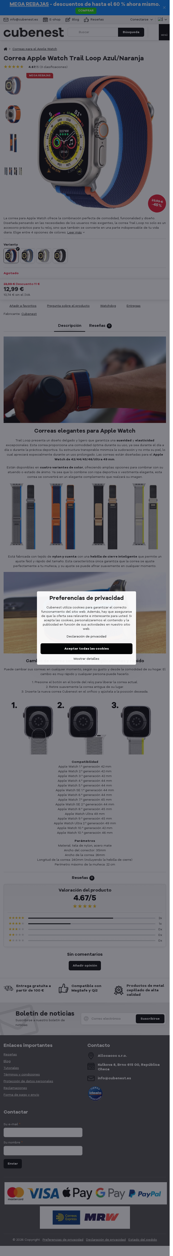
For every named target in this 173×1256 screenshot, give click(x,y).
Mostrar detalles (86, 658)
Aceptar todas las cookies (86, 648)
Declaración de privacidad (86, 636)
